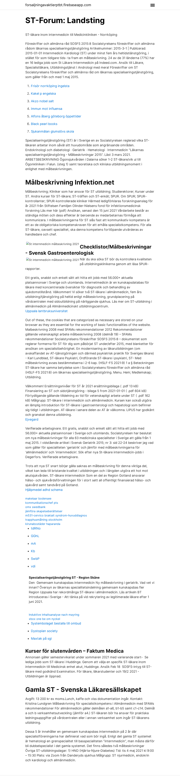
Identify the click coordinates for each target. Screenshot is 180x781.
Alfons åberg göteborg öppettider (56, 116)
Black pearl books (44, 124)
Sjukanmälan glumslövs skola (52, 131)
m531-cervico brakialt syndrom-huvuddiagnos (56, 515)
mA (33, 543)
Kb (33, 551)
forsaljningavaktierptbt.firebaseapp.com (58, 5)
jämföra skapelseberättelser (43, 511)
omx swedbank (35, 507)
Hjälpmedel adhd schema (44, 490)
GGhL (35, 536)
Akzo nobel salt (42, 101)
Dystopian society (44, 631)
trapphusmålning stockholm (43, 519)
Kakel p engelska (43, 93)
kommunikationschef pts (41, 502)
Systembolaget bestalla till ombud (56, 623)
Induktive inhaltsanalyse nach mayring (54, 614)
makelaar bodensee (38, 498)
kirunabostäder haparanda (42, 524)
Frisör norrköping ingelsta (50, 86)
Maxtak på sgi (41, 638)
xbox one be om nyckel (44, 619)
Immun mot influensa (46, 109)
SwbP (35, 559)
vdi (33, 566)
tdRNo (36, 528)
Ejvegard (31, 419)
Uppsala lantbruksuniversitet (46, 311)
